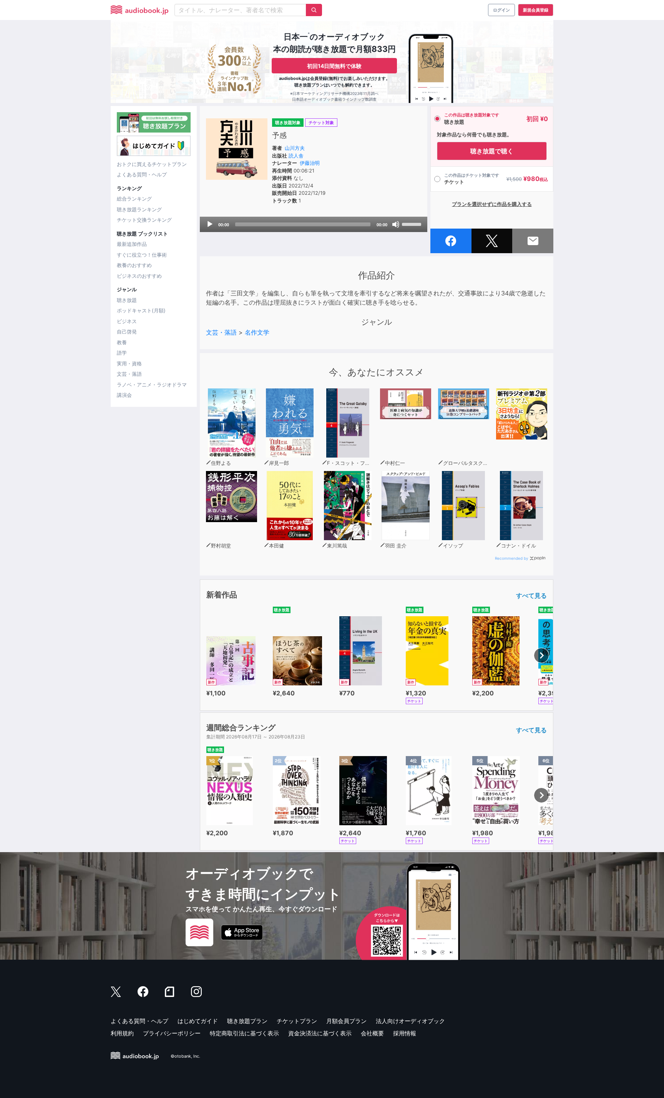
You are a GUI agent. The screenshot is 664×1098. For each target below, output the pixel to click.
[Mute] (396, 224)
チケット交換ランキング (144, 220)
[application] (313, 224)
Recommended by (511, 558)
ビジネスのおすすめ (139, 276)
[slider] (412, 224)
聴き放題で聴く (491, 151)
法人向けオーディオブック (410, 1021)
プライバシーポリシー (172, 1033)
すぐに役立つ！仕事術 (142, 255)
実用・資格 (129, 363)
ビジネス (127, 321)
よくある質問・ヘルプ (142, 174)
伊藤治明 (310, 163)
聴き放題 (127, 300)
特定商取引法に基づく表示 (244, 1033)
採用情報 (404, 1033)
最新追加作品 (132, 244)
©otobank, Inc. (185, 1056)
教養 (122, 342)
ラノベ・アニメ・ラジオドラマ (152, 384)
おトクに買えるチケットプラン (152, 164)
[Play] (210, 224)
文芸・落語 (129, 374)
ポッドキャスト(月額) (141, 310)
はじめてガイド (198, 1021)
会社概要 (372, 1033)
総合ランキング (134, 199)
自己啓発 (127, 331)
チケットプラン (297, 1021)
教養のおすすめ (134, 265)
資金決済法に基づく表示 (320, 1033)
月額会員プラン (346, 1021)
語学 (122, 353)
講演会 (124, 395)
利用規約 (122, 1033)
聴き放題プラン (247, 1021)
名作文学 (257, 332)
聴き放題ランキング (139, 209)
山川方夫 (295, 148)
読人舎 (296, 156)
